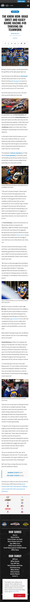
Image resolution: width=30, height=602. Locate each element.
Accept (19, 595)
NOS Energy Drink (16, 81)
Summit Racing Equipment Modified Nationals (15, 548)
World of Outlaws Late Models (15, 539)
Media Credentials (15, 572)
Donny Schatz (20, 235)
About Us (15, 535)
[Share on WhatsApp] (18, 43)
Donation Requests (15, 574)
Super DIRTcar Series (15, 543)
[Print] (24, 43)
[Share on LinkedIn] (11, 43)
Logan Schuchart (14, 319)
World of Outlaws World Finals (15, 565)
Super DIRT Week (15, 563)
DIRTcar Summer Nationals (15, 546)
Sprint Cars (15, 11)
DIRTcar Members (15, 570)
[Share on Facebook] (5, 43)
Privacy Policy (15, 591)
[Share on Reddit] (15, 43)
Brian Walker (15, 33)
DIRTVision (15, 559)
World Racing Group (15, 567)
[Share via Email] (21, 43)
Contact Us (15, 576)
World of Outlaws (15, 537)
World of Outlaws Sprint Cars (15, 541)
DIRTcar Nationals (15, 561)
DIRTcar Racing (15, 550)
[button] (28, 1)
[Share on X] (8, 43)
